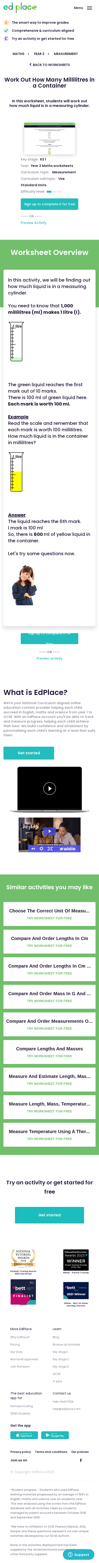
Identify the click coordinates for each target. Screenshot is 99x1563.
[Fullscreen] (50, 848)
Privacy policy (20, 1452)
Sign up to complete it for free (49, 204)
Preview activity (49, 658)
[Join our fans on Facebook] (80, 1460)
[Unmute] (32, 848)
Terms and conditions (51, 1452)
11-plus (57, 1381)
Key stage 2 (61, 1359)
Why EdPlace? (20, 1337)
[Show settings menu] (41, 848)
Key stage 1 (60, 1352)
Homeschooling (21, 1406)
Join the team (20, 1367)
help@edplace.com (67, 1409)
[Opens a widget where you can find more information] (78, 1555)
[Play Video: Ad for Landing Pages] (50, 831)
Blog (56, 1337)
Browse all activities (66, 1344)
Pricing (15, 1344)
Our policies (80, 1452)
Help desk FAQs (63, 1401)
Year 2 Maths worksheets (52, 165)
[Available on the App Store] (24, 1435)
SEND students (20, 1413)
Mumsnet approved (24, 1359)
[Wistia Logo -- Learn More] (68, 848)
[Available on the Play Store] (55, 1435)
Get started (29, 753)
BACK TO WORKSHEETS (51, 65)
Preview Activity (34, 222)
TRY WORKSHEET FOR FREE (49, 918)
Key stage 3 (61, 1367)
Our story (16, 1352)
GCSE (57, 1374)
